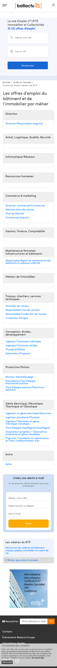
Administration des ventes (19, 210)
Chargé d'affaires (15, 349)
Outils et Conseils (22, 82)
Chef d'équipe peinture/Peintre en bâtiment (24, 388)
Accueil (6, 82)
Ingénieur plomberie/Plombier (22, 417)
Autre (8, 464)
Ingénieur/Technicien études (21, 345)
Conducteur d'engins (16, 318)
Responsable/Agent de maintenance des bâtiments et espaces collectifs (28, 262)
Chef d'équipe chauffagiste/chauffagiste (27, 428)
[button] (53, 5)
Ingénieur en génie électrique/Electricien (28, 413)
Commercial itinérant (17, 218)
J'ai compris (7, 662)
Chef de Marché (14, 214)
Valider (28, 524)
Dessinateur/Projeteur (18, 353)
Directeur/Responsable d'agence (24, 124)
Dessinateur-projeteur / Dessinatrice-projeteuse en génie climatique (26, 433)
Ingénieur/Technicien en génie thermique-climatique (22, 422)
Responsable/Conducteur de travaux (26, 314)
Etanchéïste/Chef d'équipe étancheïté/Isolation (20, 382)
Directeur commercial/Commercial (25, 206)
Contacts (7, 632)
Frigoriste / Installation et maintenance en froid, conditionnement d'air (27, 439)
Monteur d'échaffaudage (19, 377)
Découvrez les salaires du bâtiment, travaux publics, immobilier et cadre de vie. (26, 551)
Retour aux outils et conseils (23, 560)
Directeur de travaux (17, 306)
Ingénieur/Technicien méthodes (23, 341)
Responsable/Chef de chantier (22, 310)
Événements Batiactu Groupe (18, 637)
